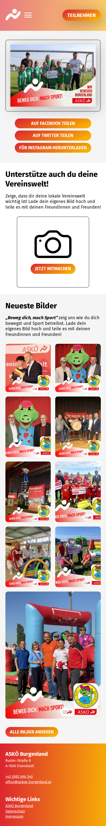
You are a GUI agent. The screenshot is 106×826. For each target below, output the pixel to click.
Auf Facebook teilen (53, 123)
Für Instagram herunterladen (53, 147)
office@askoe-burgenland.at (28, 782)
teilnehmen (81, 15)
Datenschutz (15, 811)
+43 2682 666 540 (19, 777)
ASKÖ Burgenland (19, 806)
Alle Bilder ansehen (32, 732)
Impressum (14, 816)
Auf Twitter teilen (53, 135)
